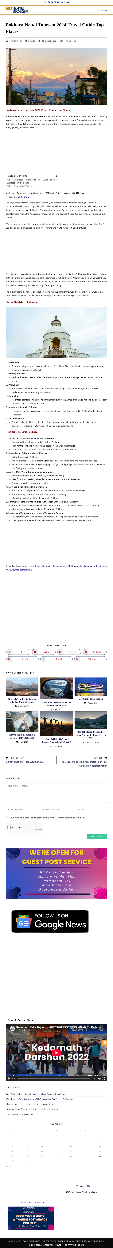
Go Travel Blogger (74, 1245)
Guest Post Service (53, 1241)
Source (31, 41)
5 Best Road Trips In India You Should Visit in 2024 (56, 704)
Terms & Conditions (94, 1241)
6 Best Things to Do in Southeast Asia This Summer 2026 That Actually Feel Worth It (39, 1099)
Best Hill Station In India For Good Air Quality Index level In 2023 (91, 735)
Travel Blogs (16, 41)
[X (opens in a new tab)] (45, 2)
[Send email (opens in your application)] (68, 2)
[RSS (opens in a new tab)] (65, 2)
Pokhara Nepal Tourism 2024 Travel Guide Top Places (33, 180)
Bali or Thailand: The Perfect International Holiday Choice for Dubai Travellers (37, 1094)
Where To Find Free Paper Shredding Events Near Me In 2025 (30, 1104)
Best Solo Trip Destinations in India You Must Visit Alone (22, 700)
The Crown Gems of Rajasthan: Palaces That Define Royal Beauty (32, 1109)
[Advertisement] (56, 151)
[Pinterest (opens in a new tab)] (52, 2)
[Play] (9, 1078)
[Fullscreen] (103, 1078)
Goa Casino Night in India (91, 699)
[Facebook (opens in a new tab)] (49, 2)
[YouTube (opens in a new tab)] (62, 2)
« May (8, 1166)
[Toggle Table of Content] (55, 176)
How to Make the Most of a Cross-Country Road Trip (22, 736)
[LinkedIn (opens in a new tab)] (58, 2)
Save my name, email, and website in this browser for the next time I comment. (47, 817)
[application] (56, 1052)
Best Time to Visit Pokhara (21, 186)
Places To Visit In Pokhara (21, 183)
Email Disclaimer (31, 1241)
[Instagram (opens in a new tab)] (55, 2)
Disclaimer (14, 1241)
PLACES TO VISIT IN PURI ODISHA (19, 1114)
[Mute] (99, 1078)
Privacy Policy (74, 1241)
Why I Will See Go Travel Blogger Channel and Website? (56, 740)
